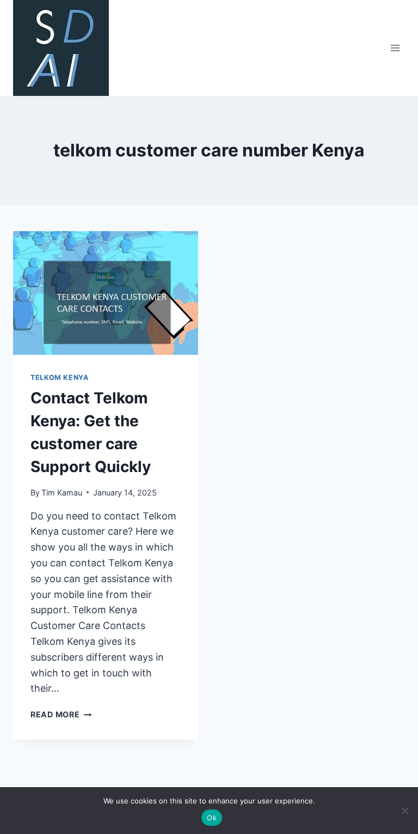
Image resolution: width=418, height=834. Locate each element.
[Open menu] (395, 47)
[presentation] (105, 293)
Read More (60, 714)
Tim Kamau (61, 492)
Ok (212, 817)
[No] (404, 810)
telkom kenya (59, 377)
